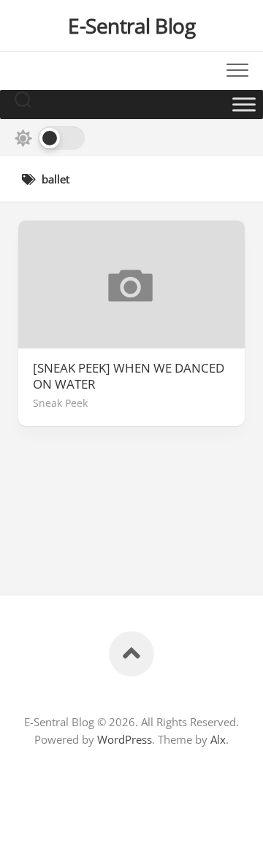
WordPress (124, 739)
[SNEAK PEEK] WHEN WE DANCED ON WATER (128, 376)
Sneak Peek (60, 403)
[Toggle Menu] (244, 104)
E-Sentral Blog (131, 25)
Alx (218, 739)
